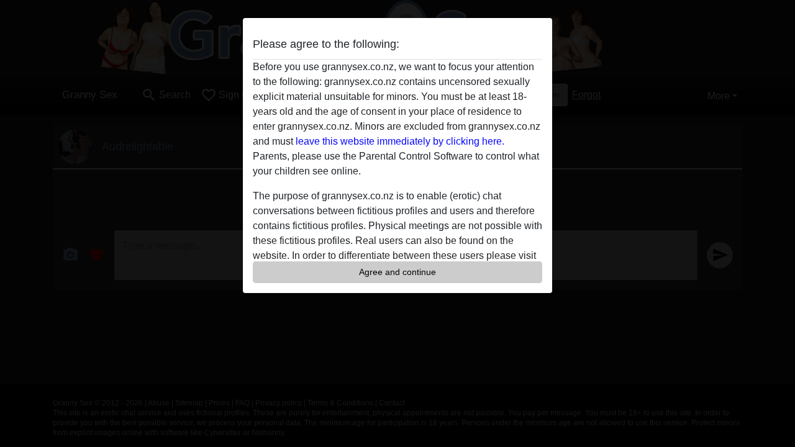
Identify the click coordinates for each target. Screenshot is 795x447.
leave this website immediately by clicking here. (400, 141)
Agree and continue (397, 272)
